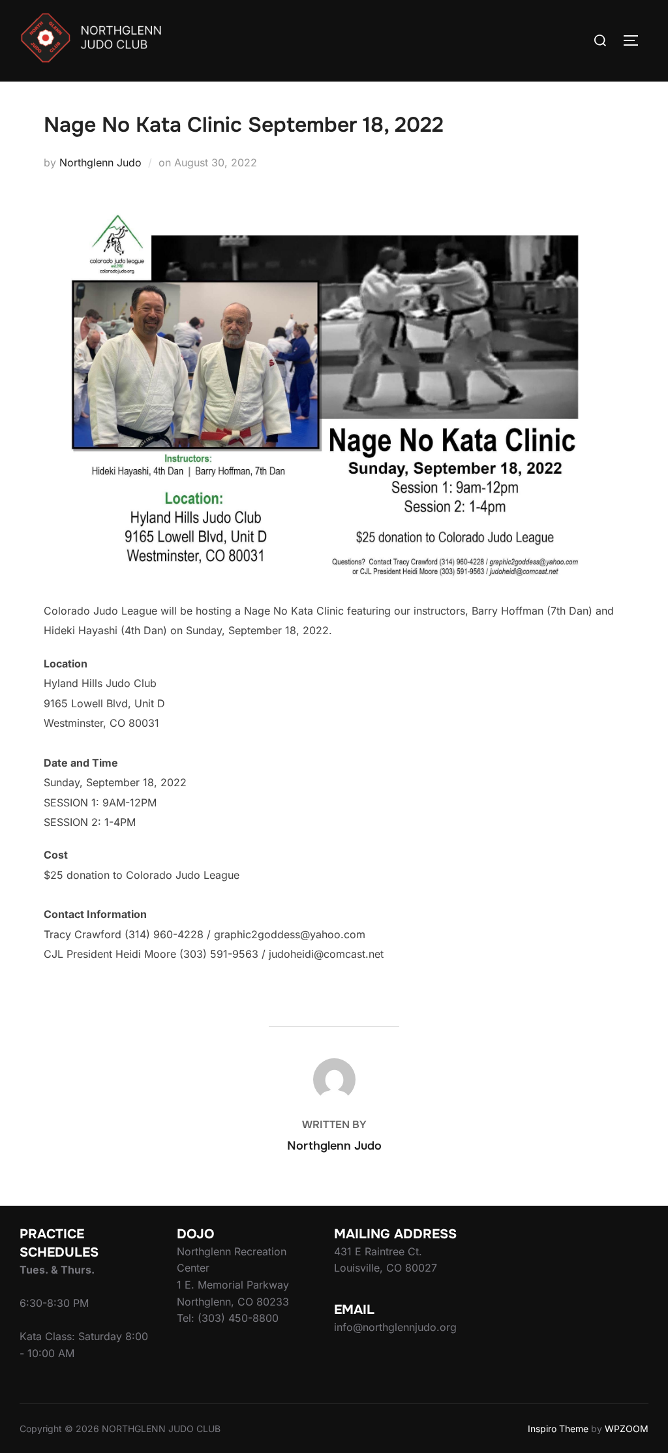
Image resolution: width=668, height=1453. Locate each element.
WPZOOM (626, 1428)
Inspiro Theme (558, 1428)
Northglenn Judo (100, 162)
